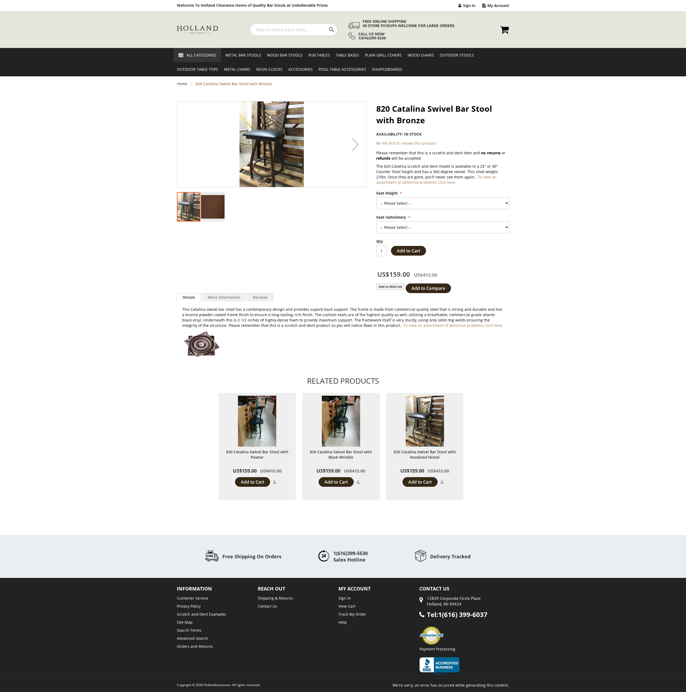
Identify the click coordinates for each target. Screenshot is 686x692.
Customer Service (192, 598)
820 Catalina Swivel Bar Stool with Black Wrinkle (341, 454)
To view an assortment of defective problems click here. (436, 179)
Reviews (260, 297)
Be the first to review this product (406, 143)
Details (188, 297)
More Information (224, 297)
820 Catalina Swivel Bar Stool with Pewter (257, 454)
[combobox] (294, 30)
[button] (355, 144)
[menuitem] (241, 55)
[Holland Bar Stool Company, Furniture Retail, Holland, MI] (439, 666)
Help (342, 622)
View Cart (346, 606)
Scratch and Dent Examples (201, 614)
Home (182, 83)
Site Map (185, 622)
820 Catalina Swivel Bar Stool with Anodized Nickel (425, 454)
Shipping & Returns (275, 598)
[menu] (343, 62)
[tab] (189, 297)
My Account (498, 5)
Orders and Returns (195, 646)
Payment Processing (437, 649)
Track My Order (352, 614)
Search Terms (189, 630)
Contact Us (267, 606)
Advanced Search (192, 638)
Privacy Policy (189, 606)
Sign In (469, 5)
